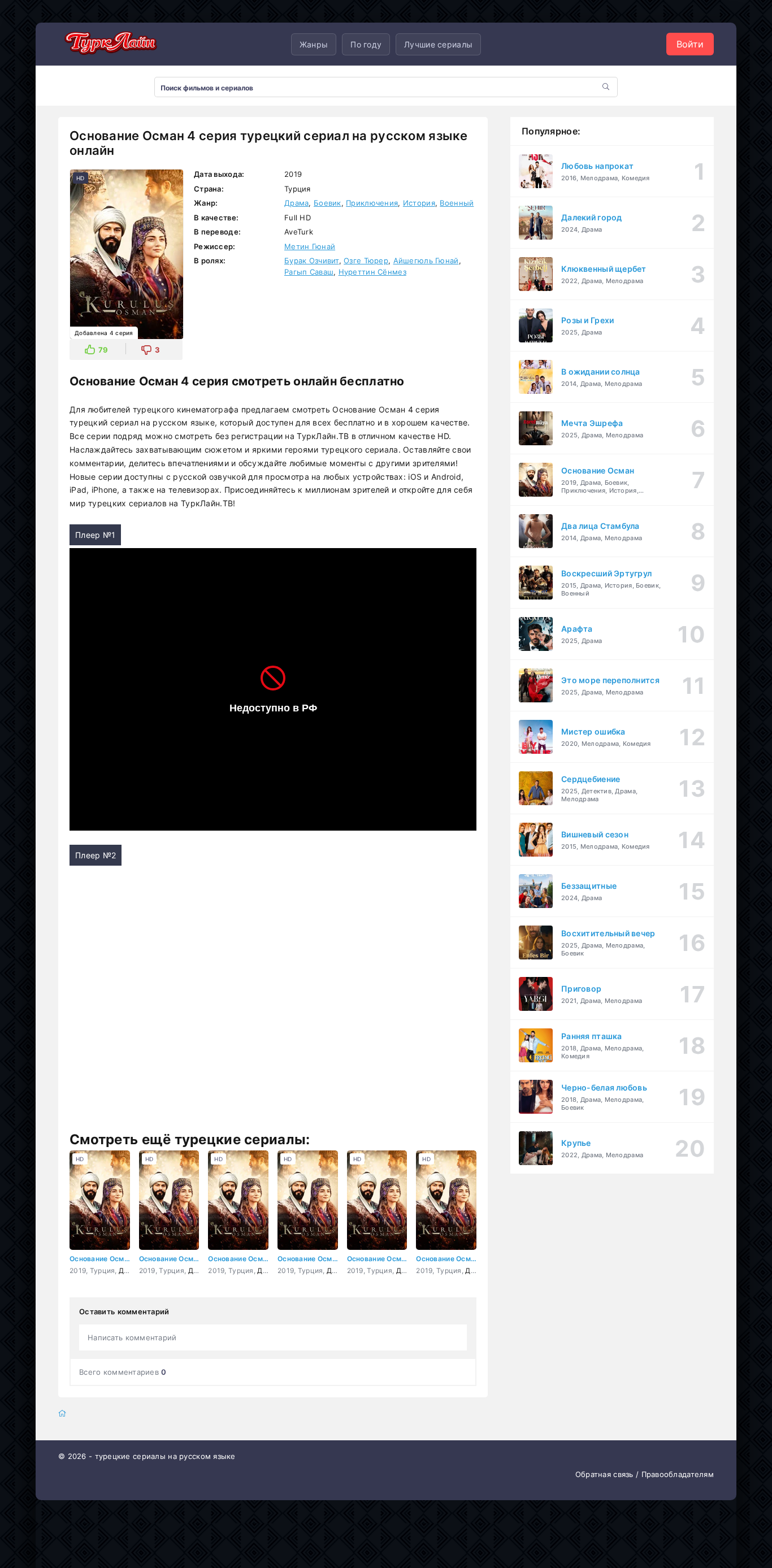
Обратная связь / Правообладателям (644, 1474)
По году (365, 44)
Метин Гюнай (309, 246)
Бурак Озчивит (311, 260)
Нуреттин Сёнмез (372, 271)
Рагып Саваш (308, 271)
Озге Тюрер (366, 260)
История (419, 202)
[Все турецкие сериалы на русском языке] (109, 44)
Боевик (327, 202)
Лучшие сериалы (438, 44)
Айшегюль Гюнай (426, 260)
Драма (296, 202)
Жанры (314, 44)
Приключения (372, 202)
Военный (457, 202)
